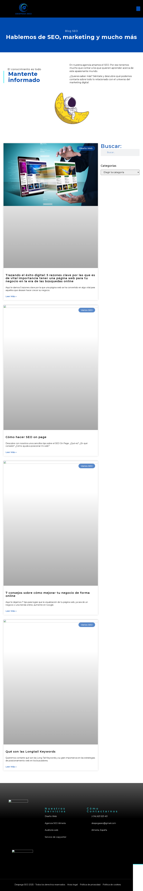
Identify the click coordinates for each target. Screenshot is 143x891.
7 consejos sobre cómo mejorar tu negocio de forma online (48, 594)
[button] (138, 8)
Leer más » (11, 296)
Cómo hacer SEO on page (26, 437)
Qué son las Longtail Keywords (31, 751)
